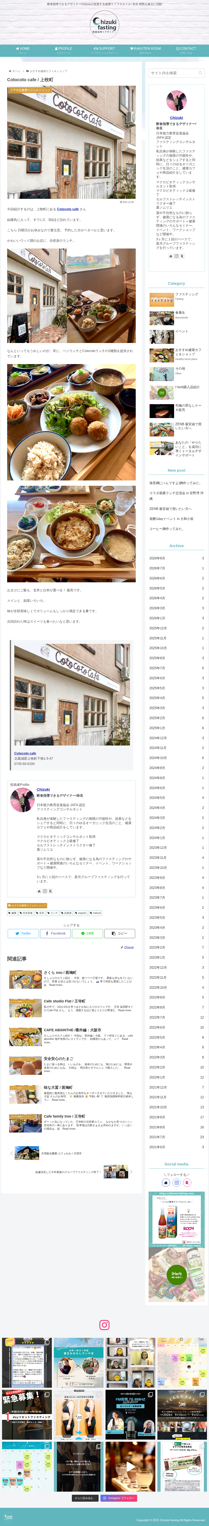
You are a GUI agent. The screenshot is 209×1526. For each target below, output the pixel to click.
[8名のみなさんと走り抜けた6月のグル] (79, 1467)
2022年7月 (176, 1017)
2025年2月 (176, 718)
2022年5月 (176, 1037)
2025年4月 (176, 698)
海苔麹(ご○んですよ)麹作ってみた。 (175, 483)
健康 (13, 913)
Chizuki (43, 789)
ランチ (54, 913)
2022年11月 (176, 977)
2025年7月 (176, 668)
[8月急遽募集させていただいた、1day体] (27, 1363)
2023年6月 (176, 907)
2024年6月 (176, 788)
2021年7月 (176, 1137)
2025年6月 (176, 678)
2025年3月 (176, 708)
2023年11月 (176, 857)
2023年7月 (176, 897)
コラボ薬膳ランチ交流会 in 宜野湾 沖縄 (176, 496)
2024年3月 (176, 818)
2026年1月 (176, 618)
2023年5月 (176, 917)
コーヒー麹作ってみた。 (167, 529)
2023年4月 (176, 927)
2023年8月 (176, 888)
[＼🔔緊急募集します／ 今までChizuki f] (27, 1415)
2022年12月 (176, 967)
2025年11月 (176, 638)
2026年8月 (176, 558)
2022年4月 (176, 1047)
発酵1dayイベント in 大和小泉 (171, 519)
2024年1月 (176, 838)
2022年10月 (176, 987)
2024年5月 (176, 798)
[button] (200, 73)
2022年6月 (176, 1027)
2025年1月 (176, 728)
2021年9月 (176, 1117)
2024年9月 (176, 768)
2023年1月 (176, 957)
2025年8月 (176, 658)
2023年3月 (176, 937)
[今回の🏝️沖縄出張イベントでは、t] (130, 1415)
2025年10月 (176, 648)
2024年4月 (176, 808)
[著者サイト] (39, 891)
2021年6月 (176, 1147)
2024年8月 (176, 778)
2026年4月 (176, 598)
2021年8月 (176, 1127)
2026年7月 (176, 568)
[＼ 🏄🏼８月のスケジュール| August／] (182, 1363)
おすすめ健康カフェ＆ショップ (29, 905)
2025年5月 (176, 688)
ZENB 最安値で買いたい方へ (170, 509)
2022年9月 (176, 997)
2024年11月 (176, 748)
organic (82, 913)
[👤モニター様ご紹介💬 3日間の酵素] (79, 1415)
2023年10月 (176, 867)
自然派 (68, 913)
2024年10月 (176, 758)
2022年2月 (176, 1067)
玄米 (41, 913)
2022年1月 (176, 1077)
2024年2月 (176, 828)
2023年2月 (176, 947)
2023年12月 (176, 847)
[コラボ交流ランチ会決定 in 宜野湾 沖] (79, 1363)
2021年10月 (176, 1107)
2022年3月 (176, 1057)
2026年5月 (176, 588)
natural (97, 913)
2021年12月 (176, 1087)
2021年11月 (176, 1097)
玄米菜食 (28, 913)
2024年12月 (176, 738)
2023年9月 (176, 877)
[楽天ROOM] (50, 891)
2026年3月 (176, 608)
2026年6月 (176, 578)
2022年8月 (176, 1007)
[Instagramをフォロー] (44, 891)
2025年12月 (176, 628)
